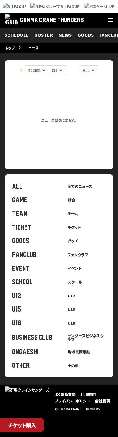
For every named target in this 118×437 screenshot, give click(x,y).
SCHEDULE (16, 35)
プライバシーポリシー (72, 400)
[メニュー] (110, 20)
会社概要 (102, 400)
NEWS (65, 35)
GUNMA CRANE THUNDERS (52, 20)
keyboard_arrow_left (21, 70)
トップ (10, 48)
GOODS (85, 35)
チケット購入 (22, 425)
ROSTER (43, 35)
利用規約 (88, 394)
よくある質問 (65, 394)
